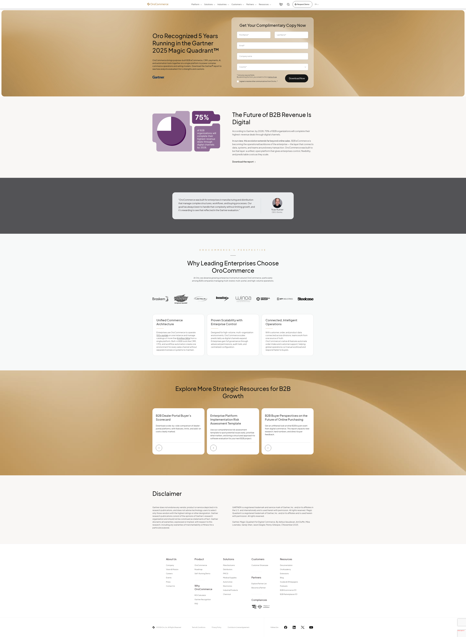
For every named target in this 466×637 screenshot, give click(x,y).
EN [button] (316, 4)
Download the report (243, 161)
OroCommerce (201, 565)
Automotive (227, 582)
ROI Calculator (200, 595)
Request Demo (303, 4)
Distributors (227, 569)
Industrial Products (230, 590)
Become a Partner (258, 588)
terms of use (272, 77)
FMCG (225, 573)
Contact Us (170, 586)
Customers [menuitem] (236, 4)
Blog (282, 577)
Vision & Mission (172, 569)
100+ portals (162, 335)
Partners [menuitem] (250, 4)
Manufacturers (229, 565)
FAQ (196, 603)
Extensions (284, 573)
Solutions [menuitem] (208, 4)
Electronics (227, 586)
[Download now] (159, 448)
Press (168, 582)
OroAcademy (285, 569)
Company (170, 565)
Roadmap (198, 569)
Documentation (286, 565)
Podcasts (283, 586)
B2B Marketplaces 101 (288, 594)
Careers (169, 573)
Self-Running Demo (202, 573)
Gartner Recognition (203, 599)
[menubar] (231, 4)
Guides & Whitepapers (289, 582)
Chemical (227, 594)
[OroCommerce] (157, 4)
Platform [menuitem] (195, 4)
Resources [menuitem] (264, 4)
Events (168, 577)
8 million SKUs (183, 338)
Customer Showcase (259, 565)
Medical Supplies (230, 577)
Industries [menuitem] (222, 4)
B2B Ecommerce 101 (288, 590)
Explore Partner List (259, 583)
